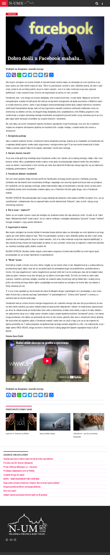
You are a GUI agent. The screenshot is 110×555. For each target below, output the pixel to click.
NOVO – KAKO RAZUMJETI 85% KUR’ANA (21, 479)
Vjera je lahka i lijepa (47, 434)
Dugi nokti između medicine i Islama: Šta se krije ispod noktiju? (31, 483)
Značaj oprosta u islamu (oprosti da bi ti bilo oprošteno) (28, 459)
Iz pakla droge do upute (13, 475)
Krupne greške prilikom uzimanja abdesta (22, 487)
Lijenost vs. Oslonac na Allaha (17, 434)
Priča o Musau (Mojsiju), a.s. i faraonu (20, 467)
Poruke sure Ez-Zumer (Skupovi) (18, 463)
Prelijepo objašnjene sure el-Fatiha (18, 471)
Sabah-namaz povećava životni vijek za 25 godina (25, 495)
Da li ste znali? (9, 491)
